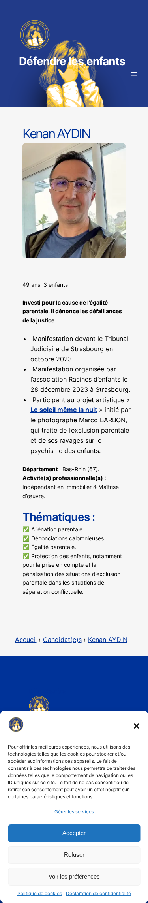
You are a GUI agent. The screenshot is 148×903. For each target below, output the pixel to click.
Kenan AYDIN (107, 639)
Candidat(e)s (62, 639)
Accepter (74, 833)
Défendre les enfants (72, 61)
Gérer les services (74, 812)
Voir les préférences (74, 876)
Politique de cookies (39, 893)
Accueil (26, 639)
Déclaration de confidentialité (98, 893)
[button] (136, 726)
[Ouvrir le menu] (134, 74)
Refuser (74, 854)
